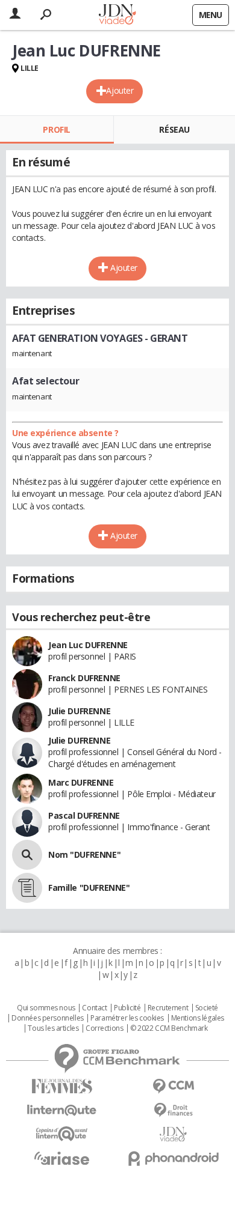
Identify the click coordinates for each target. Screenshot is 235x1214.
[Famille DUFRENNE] (27, 888)
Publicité (127, 1008)
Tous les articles (53, 1028)
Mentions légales (197, 1018)
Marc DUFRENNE (81, 782)
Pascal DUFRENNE (84, 815)
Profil (56, 129)
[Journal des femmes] (62, 1086)
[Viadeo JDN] (173, 1134)
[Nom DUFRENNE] (27, 855)
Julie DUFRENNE (79, 711)
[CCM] (173, 1086)
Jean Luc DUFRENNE (88, 645)
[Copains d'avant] (62, 1133)
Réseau (174, 129)
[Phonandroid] (173, 1158)
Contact (94, 1008)
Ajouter (119, 90)
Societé (206, 1008)
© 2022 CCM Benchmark (169, 1028)
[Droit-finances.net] (173, 1110)
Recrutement (168, 1008)
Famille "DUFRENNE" (89, 887)
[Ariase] (62, 1158)
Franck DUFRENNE (84, 678)
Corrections (104, 1028)
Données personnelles (47, 1018)
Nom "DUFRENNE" (84, 854)
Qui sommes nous (46, 1008)
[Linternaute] (62, 1110)
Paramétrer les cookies (127, 1018)
